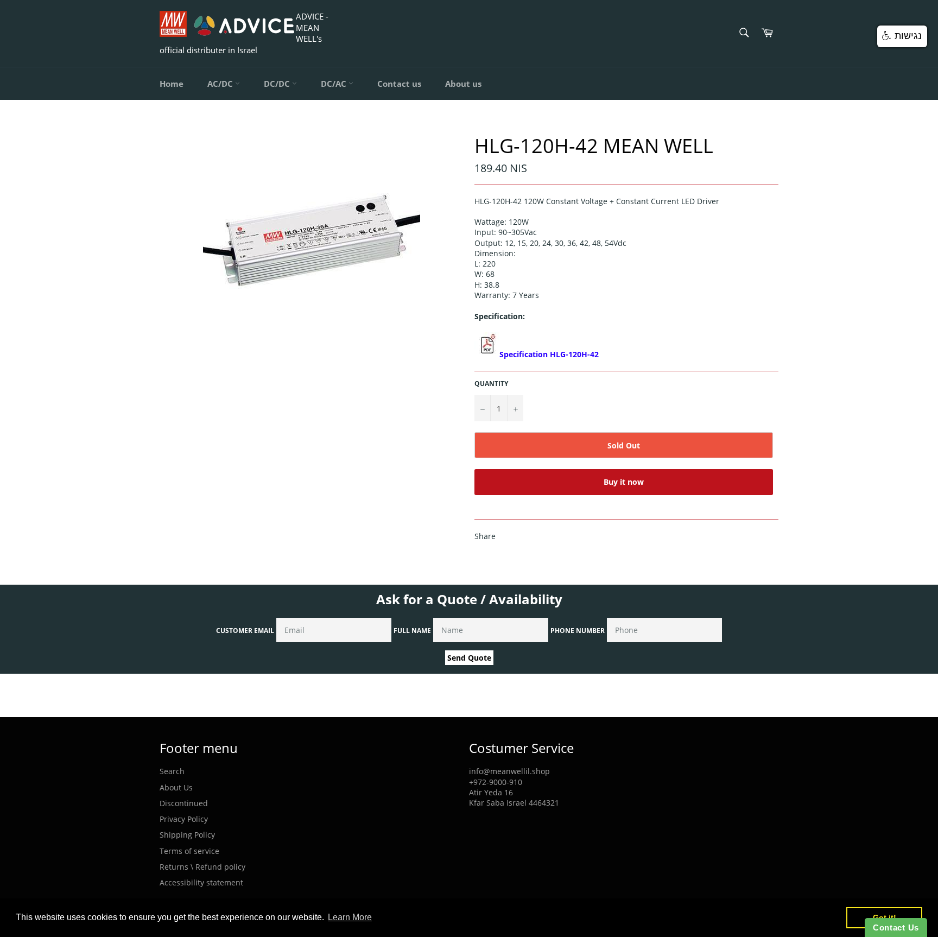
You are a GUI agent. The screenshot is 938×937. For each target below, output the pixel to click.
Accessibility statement (201, 882)
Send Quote (469, 658)
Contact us (399, 83)
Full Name (412, 630)
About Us (176, 787)
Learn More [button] (350, 917)
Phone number (577, 630)
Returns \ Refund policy (202, 867)
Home (171, 83)
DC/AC (334, 83)
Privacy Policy (184, 819)
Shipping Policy (187, 835)
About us (463, 83)
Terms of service (189, 851)
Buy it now (624, 482)
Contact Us (896, 927)
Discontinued (184, 803)
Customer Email (245, 630)
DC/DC (278, 83)
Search (172, 771)
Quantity (491, 383)
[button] (902, 36)
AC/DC (221, 83)
